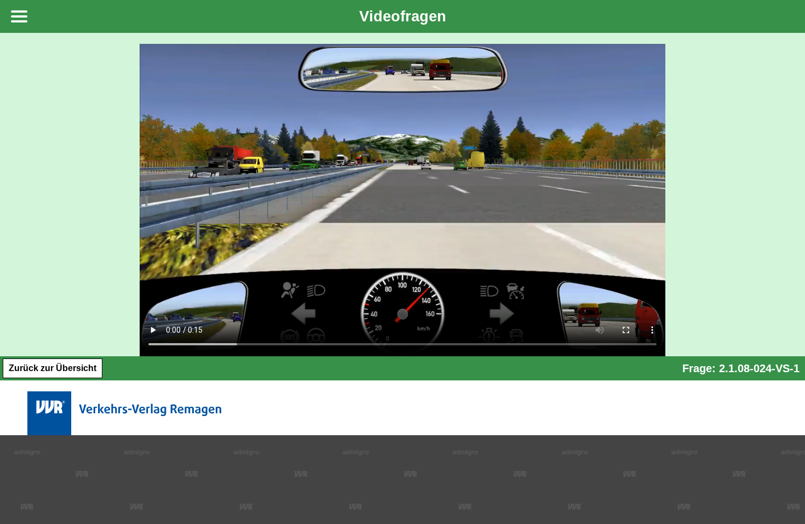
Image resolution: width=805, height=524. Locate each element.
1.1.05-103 (88, 439)
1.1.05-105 (88, 474)
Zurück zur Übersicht (52, 368)
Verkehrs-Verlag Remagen (126, 413)
